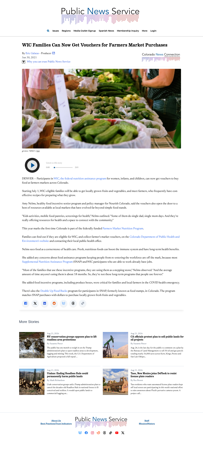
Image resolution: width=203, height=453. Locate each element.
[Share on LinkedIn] (44, 303)
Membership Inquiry (128, 30)
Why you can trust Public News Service (47, 61)
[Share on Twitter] (35, 303)
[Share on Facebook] (25, 303)
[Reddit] (98, 432)
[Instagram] (92, 432)
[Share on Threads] (73, 303)
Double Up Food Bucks (53, 291)
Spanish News (106, 30)
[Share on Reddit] (54, 303)
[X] (123, 432)
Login (153, 30)
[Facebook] (86, 432)
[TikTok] (110, 432)
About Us (56, 420)
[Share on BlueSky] (63, 303)
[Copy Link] (82, 303)
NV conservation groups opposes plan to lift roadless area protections (72, 338)
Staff (146, 420)
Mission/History (147, 423)
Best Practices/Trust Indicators (56, 423)
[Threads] (104, 432)
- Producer (39, 53)
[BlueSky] (80, 432)
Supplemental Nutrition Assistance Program (47, 262)
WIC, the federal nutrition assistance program (80, 178)
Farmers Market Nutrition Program (123, 228)
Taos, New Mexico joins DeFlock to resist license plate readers (154, 374)
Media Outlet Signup (85, 30)
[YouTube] (117, 432)
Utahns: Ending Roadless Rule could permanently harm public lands (67, 374)
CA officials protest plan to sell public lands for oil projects (157, 338)
